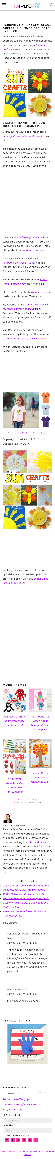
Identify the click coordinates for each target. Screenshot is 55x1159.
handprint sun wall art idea (18, 262)
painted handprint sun (27, 237)
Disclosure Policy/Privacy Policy (21, 1104)
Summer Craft (35, 802)
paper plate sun (41, 292)
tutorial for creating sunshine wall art (27, 338)
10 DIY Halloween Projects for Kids (23, 894)
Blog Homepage (12, 1109)
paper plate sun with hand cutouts (23, 136)
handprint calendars (34, 250)
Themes (34, 799)
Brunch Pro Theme (34, 1152)
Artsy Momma (38, 842)
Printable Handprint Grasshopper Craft (26, 898)
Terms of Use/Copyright (17, 1099)
